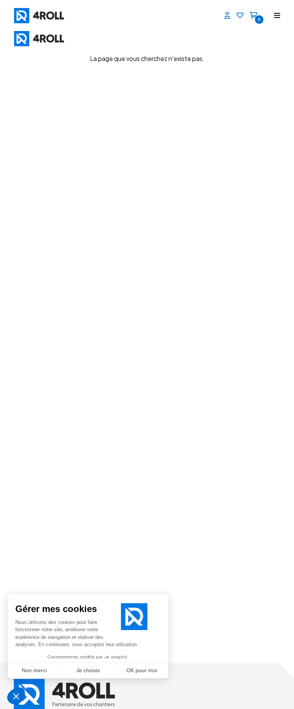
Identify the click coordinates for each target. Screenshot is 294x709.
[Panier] (253, 15)
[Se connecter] (227, 15)
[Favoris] (240, 15)
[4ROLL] (32, 15)
